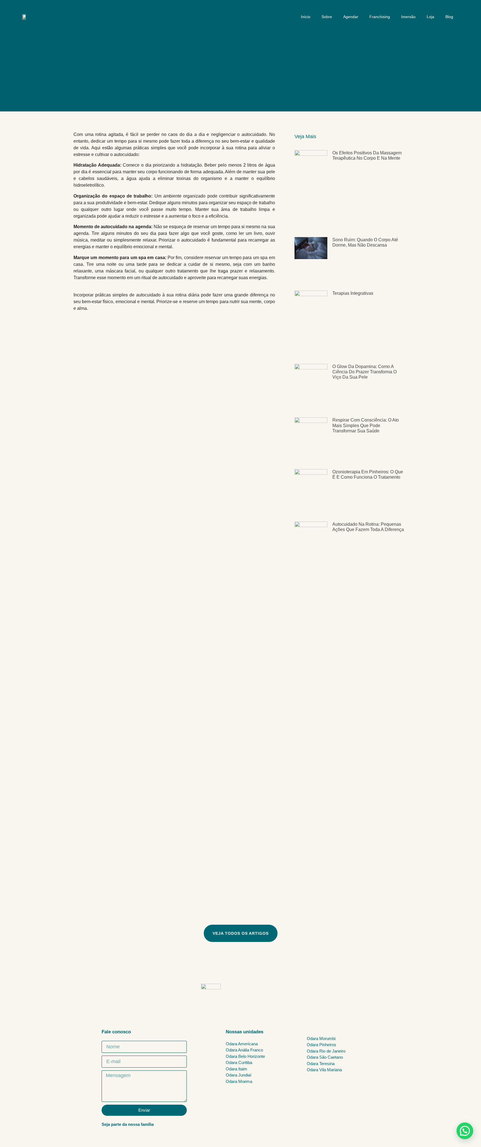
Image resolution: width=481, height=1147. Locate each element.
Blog (449, 16)
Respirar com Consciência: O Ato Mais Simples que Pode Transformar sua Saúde (365, 425)
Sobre (327, 16)
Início (305, 16)
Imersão (408, 16)
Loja (430, 16)
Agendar (350, 16)
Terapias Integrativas (352, 293)
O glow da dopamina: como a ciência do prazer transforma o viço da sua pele (364, 371)
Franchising (379, 16)
